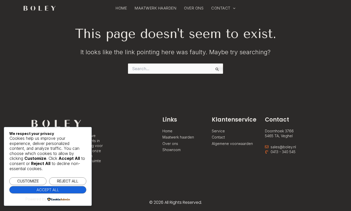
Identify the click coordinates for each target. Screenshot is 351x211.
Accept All (47, 189)
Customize (28, 181)
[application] (232, 8)
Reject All (67, 181)
